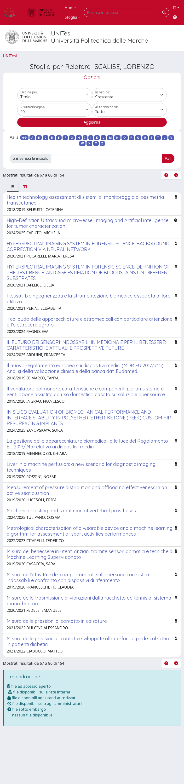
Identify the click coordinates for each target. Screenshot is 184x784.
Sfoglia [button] (71, 17)
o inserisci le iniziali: (30, 158)
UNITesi (10, 55)
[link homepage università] (41, 12)
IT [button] (174, 7)
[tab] (13, 187)
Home (70, 7)
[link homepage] (11, 12)
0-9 (24, 138)
